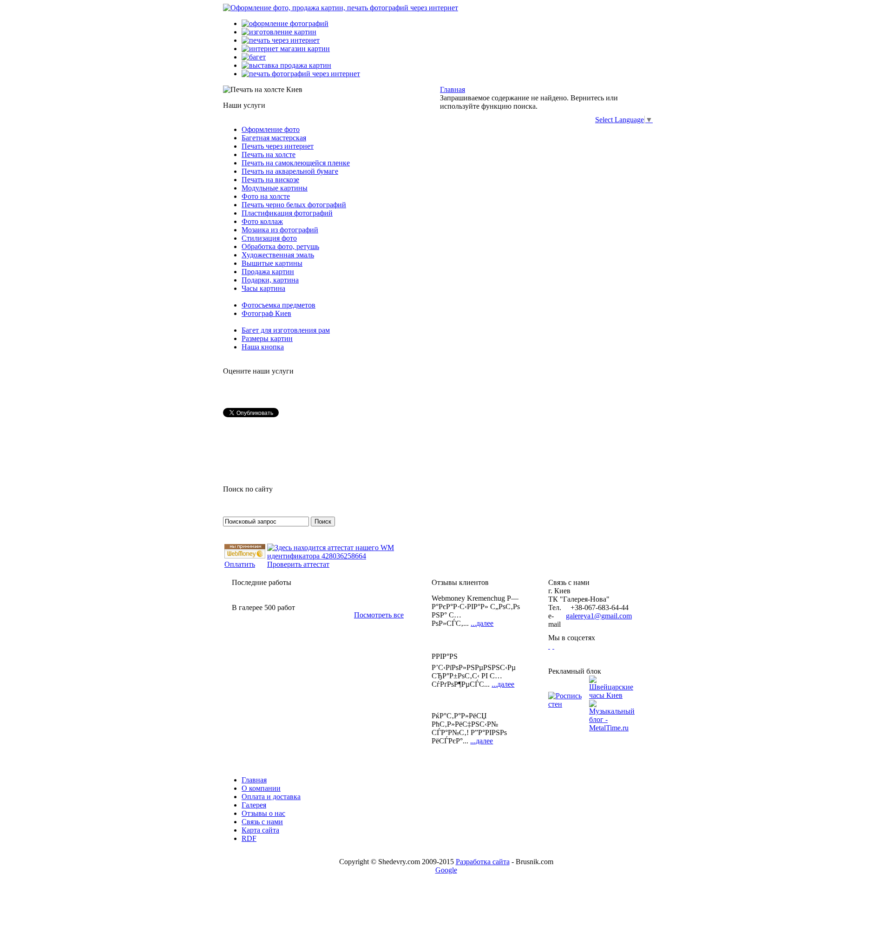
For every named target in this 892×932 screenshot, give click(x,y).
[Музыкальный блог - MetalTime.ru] (612, 728)
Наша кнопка (263, 347)
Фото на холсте (266, 196)
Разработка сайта (483, 862)
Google (446, 870)
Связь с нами (262, 822)
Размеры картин (267, 338)
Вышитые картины (272, 263)
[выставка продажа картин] (286, 65)
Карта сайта (260, 830)
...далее (482, 623)
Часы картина (263, 288)
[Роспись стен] (568, 704)
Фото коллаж (262, 221)
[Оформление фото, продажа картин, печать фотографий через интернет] (340, 8)
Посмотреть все (379, 615)
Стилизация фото (269, 238)
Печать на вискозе (270, 180)
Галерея (254, 805)
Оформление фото (271, 129)
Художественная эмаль (278, 255)
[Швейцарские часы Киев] (612, 695)
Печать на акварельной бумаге (290, 171)
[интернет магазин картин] (286, 49)
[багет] (254, 57)
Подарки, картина (270, 280)
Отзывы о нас (263, 813)
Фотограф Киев (266, 313)
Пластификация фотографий (287, 213)
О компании (261, 788)
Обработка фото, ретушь (280, 246)
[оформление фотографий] (285, 23)
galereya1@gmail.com (599, 616)
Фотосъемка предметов (278, 305)
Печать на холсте (268, 154)
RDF (249, 838)
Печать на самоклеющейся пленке (296, 163)
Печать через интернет (278, 146)
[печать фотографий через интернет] (301, 74)
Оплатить (239, 564)
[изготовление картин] (279, 32)
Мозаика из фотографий (280, 230)
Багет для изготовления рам (286, 330)
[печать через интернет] (281, 40)
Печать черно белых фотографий (294, 205)
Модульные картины (275, 188)
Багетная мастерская (274, 138)
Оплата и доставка (271, 797)
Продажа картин (268, 272)
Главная (452, 89)
